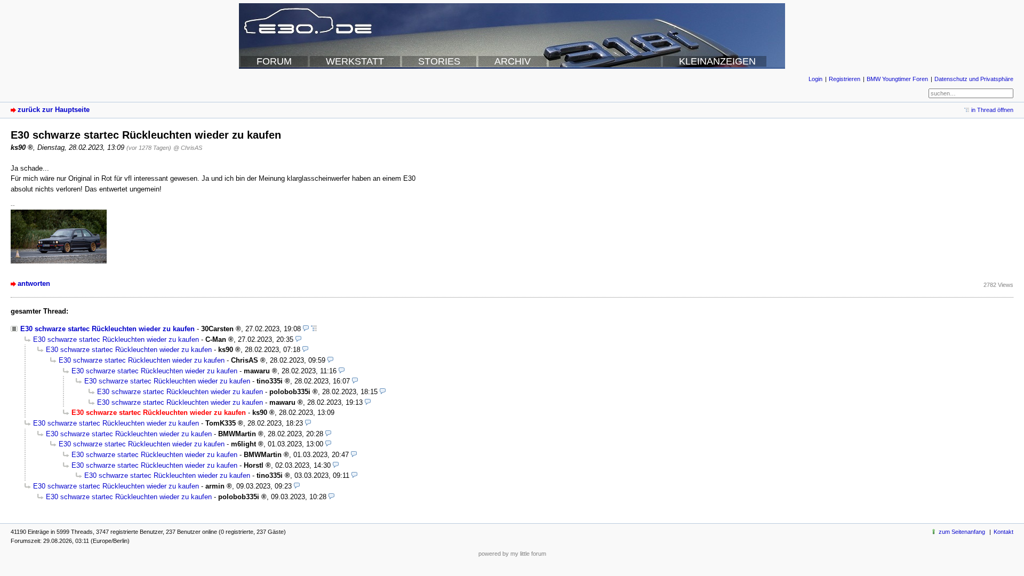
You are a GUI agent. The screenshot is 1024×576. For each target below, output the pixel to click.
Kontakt (1003, 532)
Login (815, 79)
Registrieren (844, 79)
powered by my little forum (512, 553)
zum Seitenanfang (962, 532)
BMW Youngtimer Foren (897, 79)
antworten (34, 283)
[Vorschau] (306, 329)
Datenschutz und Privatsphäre (973, 79)
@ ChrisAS (187, 148)
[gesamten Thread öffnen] (314, 329)
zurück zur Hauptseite (54, 110)
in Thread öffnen (992, 110)
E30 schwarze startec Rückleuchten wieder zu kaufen (107, 329)
